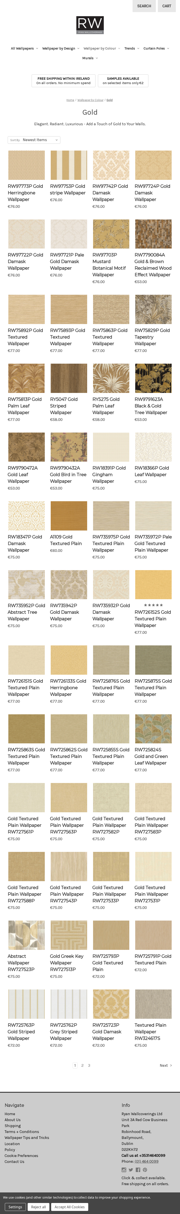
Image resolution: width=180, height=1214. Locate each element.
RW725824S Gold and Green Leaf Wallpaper (151, 756)
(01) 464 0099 (146, 1161)
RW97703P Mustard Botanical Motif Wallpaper (109, 264)
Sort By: (15, 140)
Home (10, 1113)
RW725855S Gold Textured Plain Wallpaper (111, 756)
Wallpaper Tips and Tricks (27, 1137)
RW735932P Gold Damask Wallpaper (111, 612)
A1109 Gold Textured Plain (66, 540)
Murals (88, 58)
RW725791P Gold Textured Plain (153, 959)
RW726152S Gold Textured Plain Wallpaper (153, 619)
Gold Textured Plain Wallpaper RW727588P (24, 894)
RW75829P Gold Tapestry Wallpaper (152, 337)
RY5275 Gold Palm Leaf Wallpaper (106, 406)
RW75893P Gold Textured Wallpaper (67, 337)
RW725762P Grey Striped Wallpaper (63, 1031)
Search (144, 6)
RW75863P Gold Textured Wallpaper (110, 337)
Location (12, 1143)
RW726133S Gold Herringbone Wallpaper (68, 687)
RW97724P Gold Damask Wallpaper (152, 193)
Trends (129, 48)
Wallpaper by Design (58, 48)
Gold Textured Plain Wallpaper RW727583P (151, 825)
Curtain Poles (154, 48)
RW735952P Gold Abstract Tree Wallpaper (26, 612)
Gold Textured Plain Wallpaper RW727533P (109, 894)
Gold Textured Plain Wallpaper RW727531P (151, 894)
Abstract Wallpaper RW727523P (21, 963)
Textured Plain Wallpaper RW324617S (150, 1031)
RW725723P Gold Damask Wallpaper (106, 1031)
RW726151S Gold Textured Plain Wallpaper (25, 687)
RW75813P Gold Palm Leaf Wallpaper (25, 406)
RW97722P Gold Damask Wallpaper (25, 261)
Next (164, 1065)
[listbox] (41, 139)
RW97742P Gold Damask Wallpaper (110, 193)
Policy (10, 1149)
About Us (13, 1119)
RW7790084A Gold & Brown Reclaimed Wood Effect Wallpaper (153, 264)
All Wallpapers (22, 48)
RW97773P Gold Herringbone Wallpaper (25, 193)
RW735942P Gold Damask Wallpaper (64, 612)
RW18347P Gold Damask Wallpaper (25, 543)
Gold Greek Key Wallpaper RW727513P (66, 963)
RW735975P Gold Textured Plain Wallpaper (111, 543)
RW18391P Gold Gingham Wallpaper (109, 474)
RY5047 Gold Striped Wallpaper (64, 406)
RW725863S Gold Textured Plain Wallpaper (26, 756)
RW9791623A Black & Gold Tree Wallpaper (151, 406)
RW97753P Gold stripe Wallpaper (68, 189)
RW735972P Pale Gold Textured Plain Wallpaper (153, 543)
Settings (15, 1207)
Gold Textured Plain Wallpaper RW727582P (109, 825)
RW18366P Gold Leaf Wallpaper (152, 471)
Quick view (27, 165)
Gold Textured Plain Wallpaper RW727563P (67, 825)
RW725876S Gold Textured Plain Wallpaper (111, 687)
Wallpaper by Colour (100, 48)
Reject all (38, 1207)
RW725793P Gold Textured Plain (107, 963)
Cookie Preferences (21, 1155)
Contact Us (14, 1161)
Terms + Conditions (22, 1131)
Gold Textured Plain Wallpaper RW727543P (67, 894)
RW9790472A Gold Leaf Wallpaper (23, 474)
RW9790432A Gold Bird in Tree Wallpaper (68, 474)
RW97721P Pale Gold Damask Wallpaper (67, 261)
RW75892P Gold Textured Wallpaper (25, 337)
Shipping (13, 1125)
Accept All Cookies (70, 1207)
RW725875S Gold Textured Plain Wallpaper (153, 687)
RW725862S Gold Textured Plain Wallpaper (69, 756)
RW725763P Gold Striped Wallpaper (21, 1031)
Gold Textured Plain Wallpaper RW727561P (24, 825)
